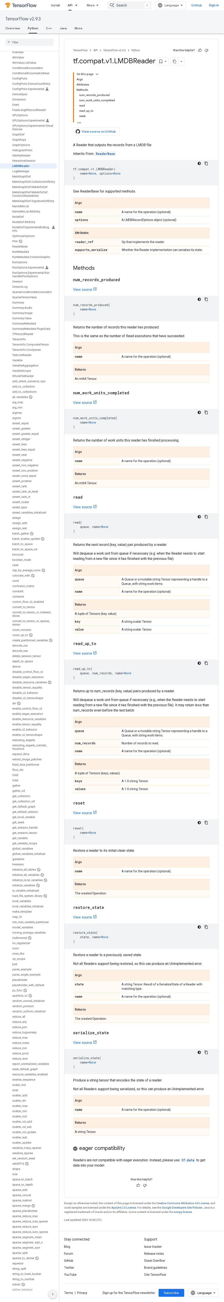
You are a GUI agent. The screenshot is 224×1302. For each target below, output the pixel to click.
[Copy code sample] (206, 163)
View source (82, 289)
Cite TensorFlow (155, 1274)
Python (33, 28)
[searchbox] (29, 42)
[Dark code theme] (199, 163)
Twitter (69, 1267)
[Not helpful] (206, 50)
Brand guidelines (155, 1267)
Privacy (82, 1293)
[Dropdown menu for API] (77, 5)
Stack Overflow (154, 1260)
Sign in (214, 5)
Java (63, 28)
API (70, 5)
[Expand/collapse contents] (97, 74)
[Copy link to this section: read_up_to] (100, 644)
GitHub (196, 5)
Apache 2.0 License (123, 1207)
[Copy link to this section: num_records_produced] (124, 280)
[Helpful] (200, 50)
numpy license (183, 1212)
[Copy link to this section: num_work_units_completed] (133, 393)
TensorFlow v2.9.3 (23, 19)
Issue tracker (153, 1246)
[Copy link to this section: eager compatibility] (129, 1148)
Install (55, 5)
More (91, 5)
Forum (68, 1253)
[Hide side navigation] (52, 1294)
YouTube (70, 1274)
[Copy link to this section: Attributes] (93, 233)
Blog (67, 1246)
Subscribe (171, 1293)
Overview (12, 28)
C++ (49, 28)
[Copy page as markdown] (174, 61)
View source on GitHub (99, 131)
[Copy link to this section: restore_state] (108, 907)
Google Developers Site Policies (182, 1207)
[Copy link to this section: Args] (86, 203)
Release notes (154, 1253)
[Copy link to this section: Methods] (99, 268)
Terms (68, 1293)
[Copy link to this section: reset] (89, 803)
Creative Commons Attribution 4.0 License (182, 1203)
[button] (141, 1149)
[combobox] (129, 5)
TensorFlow (80, 50)
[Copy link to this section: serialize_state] (113, 1033)
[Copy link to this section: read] (87, 497)
